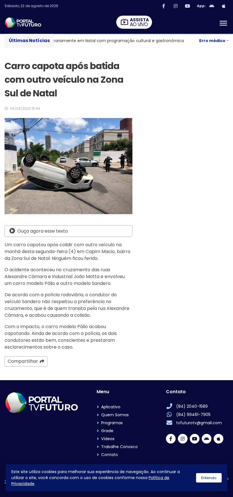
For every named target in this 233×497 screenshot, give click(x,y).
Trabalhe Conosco (119, 447)
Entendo (209, 478)
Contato (109, 454)
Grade (107, 431)
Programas (112, 423)
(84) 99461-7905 (193, 414)
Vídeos (108, 439)
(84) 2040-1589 (192, 406)
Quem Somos (115, 415)
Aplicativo (110, 407)
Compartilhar (23, 361)
